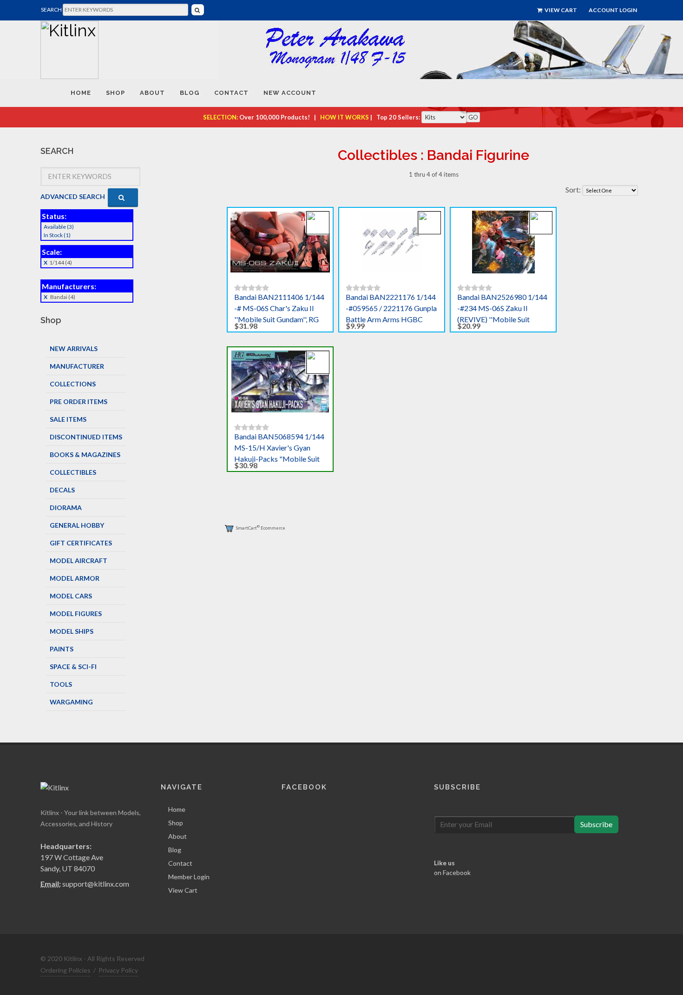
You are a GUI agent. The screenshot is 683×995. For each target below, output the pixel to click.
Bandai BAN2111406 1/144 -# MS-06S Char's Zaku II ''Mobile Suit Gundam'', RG (279, 308)
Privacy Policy (118, 970)
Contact (180, 863)
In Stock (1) (57, 235)
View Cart (560, 10)
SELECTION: (220, 117)
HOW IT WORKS (344, 117)
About (177, 836)
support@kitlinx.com (95, 883)
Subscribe (596, 824)
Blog (174, 850)
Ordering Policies (65, 970)
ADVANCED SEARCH (72, 196)
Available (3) (59, 226)
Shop (175, 823)
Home (176, 809)
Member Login (189, 877)
